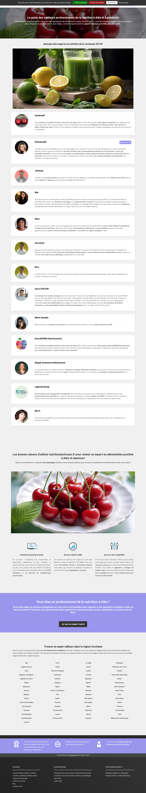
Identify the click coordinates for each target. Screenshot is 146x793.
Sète (119, 694)
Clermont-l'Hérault (57, 671)
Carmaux (26, 710)
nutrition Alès (58, 781)
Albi (26, 663)
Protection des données (20, 778)
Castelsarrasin (26, 718)
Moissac (88, 694)
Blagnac (26, 694)
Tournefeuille (119, 710)
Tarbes (119, 702)
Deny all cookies (97, 3)
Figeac (57, 686)
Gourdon (57, 702)
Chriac (57, 667)
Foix (57, 694)
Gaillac (57, 698)
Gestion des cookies (19, 781)
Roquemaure (119, 683)
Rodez (119, 679)
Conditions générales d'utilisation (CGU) (25, 775)
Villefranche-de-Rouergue (119, 718)
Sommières (120, 698)
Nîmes (88, 714)
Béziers (26, 690)
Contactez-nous (17, 786)
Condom (57, 679)
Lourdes (88, 675)
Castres (26, 722)
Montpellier (88, 702)
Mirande (88, 690)
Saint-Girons (119, 690)
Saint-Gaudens (119, 686)
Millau (89, 686)
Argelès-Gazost (26, 667)
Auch (26, 671)
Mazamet (88, 679)
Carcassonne (26, 706)
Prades (119, 671)
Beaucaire (26, 686)
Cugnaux (57, 683)
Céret (57, 663)
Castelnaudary (26, 714)
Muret (88, 706)
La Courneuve (57, 710)
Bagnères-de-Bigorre (26, 675)
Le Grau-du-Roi (57, 718)
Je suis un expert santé (73, 624)
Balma (26, 683)
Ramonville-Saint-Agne (119, 675)
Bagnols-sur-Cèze (26, 679)
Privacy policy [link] (123, 3)
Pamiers (88, 718)
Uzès (119, 714)
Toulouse (119, 706)
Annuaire (15, 773)
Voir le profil (126, 142)
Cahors (26, 698)
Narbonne (88, 710)
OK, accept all (80, 3)
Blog (14, 783)
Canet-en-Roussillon (27, 702)
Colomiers (57, 675)
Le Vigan (88, 663)
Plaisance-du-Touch (119, 667)
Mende (88, 683)
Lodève (88, 671)
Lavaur (57, 714)
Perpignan (119, 663)
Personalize (111, 3)
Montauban (88, 698)
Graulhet (57, 706)
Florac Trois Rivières (57, 690)
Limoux (88, 667)
